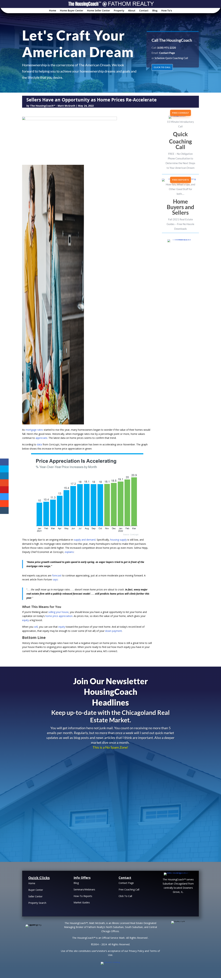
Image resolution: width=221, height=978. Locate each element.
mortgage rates (34, 429)
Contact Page (126, 883)
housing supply (118, 539)
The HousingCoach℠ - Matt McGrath (52, 105)
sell (36, 626)
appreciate (41, 437)
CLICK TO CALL (162, 67)
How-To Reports (83, 896)
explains (69, 552)
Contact (143, 10)
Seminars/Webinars (84, 889)
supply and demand (84, 539)
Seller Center (35, 896)
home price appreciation (59, 616)
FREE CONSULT (180, 112)
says (55, 579)
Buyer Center (35, 889)
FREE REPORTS (180, 179)
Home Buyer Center (71, 10)
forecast (56, 575)
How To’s (166, 10)
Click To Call (125, 896)
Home (52, 10)
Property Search (37, 902)
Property (119, 10)
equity (25, 620)
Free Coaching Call (129, 889)
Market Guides (82, 902)
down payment (113, 630)
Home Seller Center (98, 10)
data (39, 444)
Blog (154, 10)
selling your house (58, 612)
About (131, 10)
